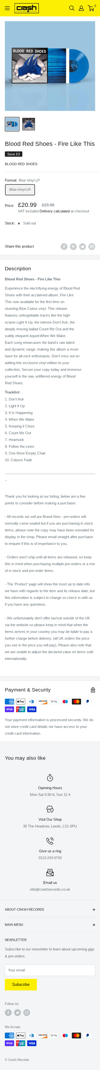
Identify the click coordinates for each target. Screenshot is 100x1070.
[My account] (81, 8)
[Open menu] (7, 8)
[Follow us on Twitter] (17, 1012)
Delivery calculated (55, 211)
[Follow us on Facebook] (8, 1012)
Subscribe (21, 984)
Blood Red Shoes (21, 164)
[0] (91, 8)
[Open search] (72, 8)
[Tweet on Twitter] (82, 246)
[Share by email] (91, 246)
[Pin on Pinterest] (73, 246)
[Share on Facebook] (64, 246)
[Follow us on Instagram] (26, 1012)
